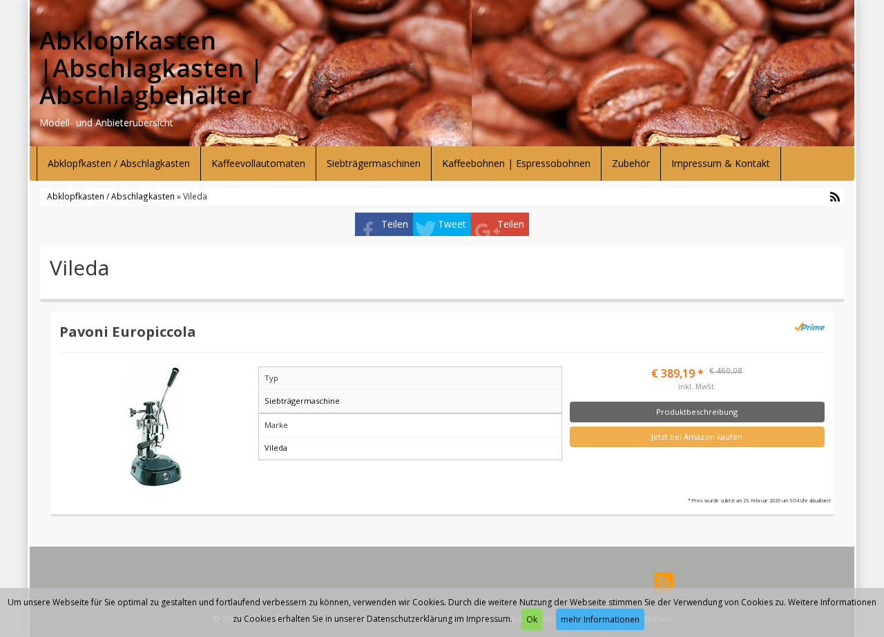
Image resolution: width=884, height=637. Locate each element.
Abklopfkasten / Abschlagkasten (119, 163)
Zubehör (631, 163)
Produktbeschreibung (697, 411)
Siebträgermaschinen (374, 163)
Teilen (394, 224)
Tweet (452, 224)
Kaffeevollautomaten (258, 163)
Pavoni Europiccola (127, 331)
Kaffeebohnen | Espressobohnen (516, 163)
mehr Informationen (600, 619)
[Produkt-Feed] (663, 580)
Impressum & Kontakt (720, 163)
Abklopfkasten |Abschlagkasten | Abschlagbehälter (151, 68)
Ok (531, 619)
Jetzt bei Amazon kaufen (696, 436)
